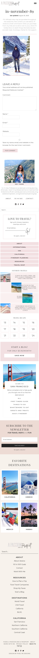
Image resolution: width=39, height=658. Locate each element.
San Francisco (19, 622)
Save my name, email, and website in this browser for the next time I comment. (18, 144)
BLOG (19, 612)
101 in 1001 (18, 198)
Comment (6, 95)
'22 (14, 335)
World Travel (19, 601)
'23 (23, 335)
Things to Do (19, 404)
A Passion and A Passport (10, 3)
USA (19, 250)
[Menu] (35, 3)
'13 (5, 322)
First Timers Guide (19, 401)
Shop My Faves (20, 588)
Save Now (19, 355)
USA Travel (19, 605)
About (8, 198)
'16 (33, 322)
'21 (5, 335)
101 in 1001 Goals (19, 564)
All (19, 398)
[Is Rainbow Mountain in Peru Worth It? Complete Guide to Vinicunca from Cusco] (5, 308)
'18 (14, 329)
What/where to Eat (19, 407)
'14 (14, 322)
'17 (5, 329)
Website (6, 131)
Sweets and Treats (19, 410)
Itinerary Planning (19, 258)
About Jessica (19, 561)
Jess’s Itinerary (19, 413)
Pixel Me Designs (23, 653)
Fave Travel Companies (19, 585)
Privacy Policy (22, 644)
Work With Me (19, 572)
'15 (23, 322)
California (19, 254)
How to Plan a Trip (19, 581)
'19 (23, 329)
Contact (29, 198)
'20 (33, 329)
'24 (33, 335)
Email (5, 123)
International (19, 247)
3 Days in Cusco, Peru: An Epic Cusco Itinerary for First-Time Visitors (25, 277)
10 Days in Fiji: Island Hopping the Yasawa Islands (25, 298)
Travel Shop (19, 265)
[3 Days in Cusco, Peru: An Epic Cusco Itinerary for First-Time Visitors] (5, 277)
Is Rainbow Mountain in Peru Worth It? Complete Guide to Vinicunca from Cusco (25, 308)
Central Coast (19, 632)
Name (5, 114)
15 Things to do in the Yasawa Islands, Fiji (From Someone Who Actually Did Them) (25, 287)
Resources (19, 261)
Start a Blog (19, 592)
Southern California (19, 629)
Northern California (19, 625)
